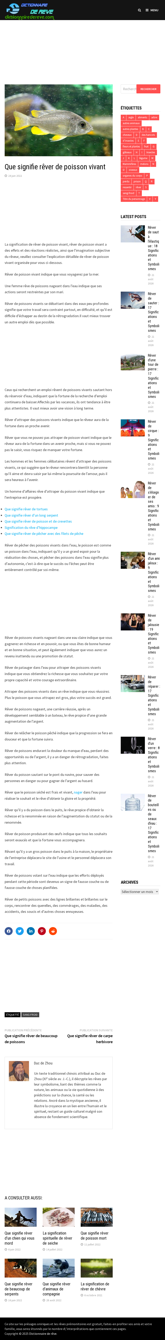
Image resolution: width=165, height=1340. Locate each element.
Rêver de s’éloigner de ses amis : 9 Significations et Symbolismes (153, 506)
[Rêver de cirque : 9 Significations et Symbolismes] (133, 422)
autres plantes (130, 129)
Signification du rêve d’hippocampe (31, 527)
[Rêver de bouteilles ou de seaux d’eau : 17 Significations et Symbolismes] (133, 796)
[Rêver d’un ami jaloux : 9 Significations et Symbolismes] (133, 554)
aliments (142, 117)
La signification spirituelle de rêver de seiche (57, 1238)
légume (143, 158)
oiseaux (133, 170)
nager (78, 792)
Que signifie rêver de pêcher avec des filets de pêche (44, 533)
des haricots (148, 135)
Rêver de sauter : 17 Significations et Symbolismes (153, 312)
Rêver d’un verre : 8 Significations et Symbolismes (154, 755)
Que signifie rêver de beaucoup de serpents (18, 1289)
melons (144, 164)
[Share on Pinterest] (42, 931)
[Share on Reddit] (53, 931)
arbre (154, 117)
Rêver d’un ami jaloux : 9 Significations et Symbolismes (154, 572)
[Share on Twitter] (20, 931)
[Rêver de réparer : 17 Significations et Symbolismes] (133, 677)
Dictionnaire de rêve (43, 1334)
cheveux (127, 135)
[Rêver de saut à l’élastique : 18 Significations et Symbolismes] (133, 228)
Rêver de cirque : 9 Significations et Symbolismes (153, 439)
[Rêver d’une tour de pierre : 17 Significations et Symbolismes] (133, 356)
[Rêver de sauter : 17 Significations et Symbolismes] (133, 294)
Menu (154, 10)
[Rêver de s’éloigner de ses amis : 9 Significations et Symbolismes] (133, 483)
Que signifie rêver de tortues (26, 509)
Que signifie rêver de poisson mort (94, 1236)
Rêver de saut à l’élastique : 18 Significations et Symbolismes (153, 248)
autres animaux (131, 123)
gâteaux (127, 152)
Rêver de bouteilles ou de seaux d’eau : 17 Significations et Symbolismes (153, 823)
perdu (126, 181)
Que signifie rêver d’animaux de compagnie (56, 1289)
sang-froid (30, 1014)
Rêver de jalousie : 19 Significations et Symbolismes (153, 633)
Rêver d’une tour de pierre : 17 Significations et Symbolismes (153, 376)
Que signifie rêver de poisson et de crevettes (38, 521)
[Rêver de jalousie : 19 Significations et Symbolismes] (133, 616)
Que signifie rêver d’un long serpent (31, 515)
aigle (131, 117)
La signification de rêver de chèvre (95, 1286)
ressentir (127, 187)
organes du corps (132, 175)
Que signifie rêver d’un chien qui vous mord (19, 1238)
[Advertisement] (82, 48)
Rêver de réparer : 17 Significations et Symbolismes (154, 695)
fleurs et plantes (131, 146)
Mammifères (129, 164)
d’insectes (128, 140)
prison (137, 181)
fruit (146, 146)
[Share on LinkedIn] (31, 931)
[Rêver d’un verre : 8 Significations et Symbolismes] (133, 739)
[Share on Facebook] (9, 931)
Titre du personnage (134, 199)
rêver (138, 187)
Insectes (150, 152)
